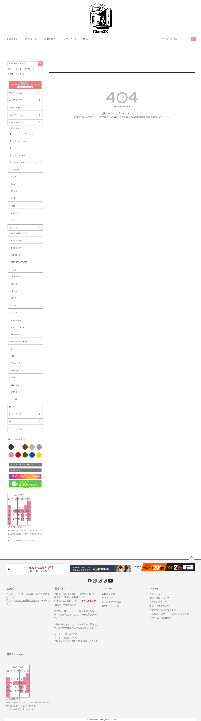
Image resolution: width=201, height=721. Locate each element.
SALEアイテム (16, 115)
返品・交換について (159, 606)
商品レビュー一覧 (110, 606)
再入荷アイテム (16, 100)
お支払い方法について (26, 600)
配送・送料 (60, 588)
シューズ (15, 213)
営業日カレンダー (15, 654)
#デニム (11, 69)
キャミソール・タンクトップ (26, 162)
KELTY (14, 298)
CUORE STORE (19, 262)
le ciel (13, 305)
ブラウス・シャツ (21, 141)
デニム (12, 406)
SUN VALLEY (17, 370)
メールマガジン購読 (112, 602)
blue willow (16, 248)
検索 (193, 39)
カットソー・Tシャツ (22, 134)
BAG (13, 220)
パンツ (14, 176)
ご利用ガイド (156, 594)
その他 (14, 399)
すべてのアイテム (18, 122)
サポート (154, 588)
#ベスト (11, 74)
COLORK (15, 255)
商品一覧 (32, 39)
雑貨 (13, 205)
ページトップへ (191, 557)
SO (12, 356)
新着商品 (13, 39)
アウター (15, 191)
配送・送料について (159, 598)
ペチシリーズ (15, 428)
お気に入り (52, 39)
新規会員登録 (108, 594)
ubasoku (15, 385)
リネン (12, 421)
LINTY (14, 312)
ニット (15, 148)
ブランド (13, 227)
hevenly (14, 284)
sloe (13, 348)
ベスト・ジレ (18, 155)
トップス (15, 128)
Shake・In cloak (19, 341)
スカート (15, 184)
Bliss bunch (16, 240)
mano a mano (17, 327)
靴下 (13, 198)
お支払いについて (158, 602)
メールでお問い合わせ (160, 617)
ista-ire (14, 291)
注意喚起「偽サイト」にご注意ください (169, 613)
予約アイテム (15, 107)
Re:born (15, 334)
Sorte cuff (15, 363)
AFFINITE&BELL (19, 233)
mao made (16, 320)
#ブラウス (29, 69)
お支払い (11, 588)
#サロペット (22, 74)
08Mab (14, 392)
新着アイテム (15, 93)
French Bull (16, 276)
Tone (13, 377)
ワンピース (16, 169)
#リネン (20, 69)
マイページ (71, 39)
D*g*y (13, 269)
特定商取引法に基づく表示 (162, 610)
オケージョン (15, 414)
